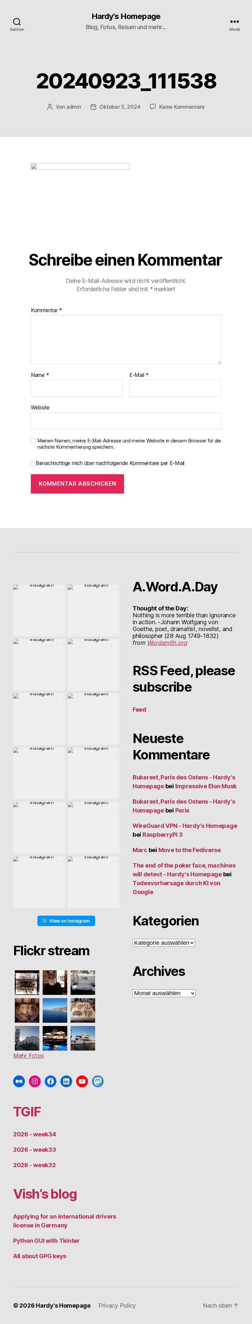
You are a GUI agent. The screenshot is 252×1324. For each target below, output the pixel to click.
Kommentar (46, 310)
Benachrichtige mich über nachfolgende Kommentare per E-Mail (110, 463)
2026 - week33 (34, 1149)
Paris (182, 810)
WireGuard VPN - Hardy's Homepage (185, 825)
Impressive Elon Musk (206, 786)
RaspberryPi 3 (162, 834)
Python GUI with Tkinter (46, 1240)
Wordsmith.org (167, 642)
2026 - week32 (34, 1165)
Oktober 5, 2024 (119, 106)
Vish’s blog (45, 1194)
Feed (139, 709)
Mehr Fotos (28, 1055)
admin (73, 106)
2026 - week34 (34, 1134)
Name (40, 375)
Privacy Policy (117, 1305)
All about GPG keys (39, 1256)
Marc (140, 850)
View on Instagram (69, 920)
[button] (39, 610)
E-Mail (139, 375)
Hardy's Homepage (126, 16)
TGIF (27, 1112)
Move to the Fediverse (189, 850)
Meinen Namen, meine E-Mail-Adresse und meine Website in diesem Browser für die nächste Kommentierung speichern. (129, 444)
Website (40, 407)
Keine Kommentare (182, 106)
